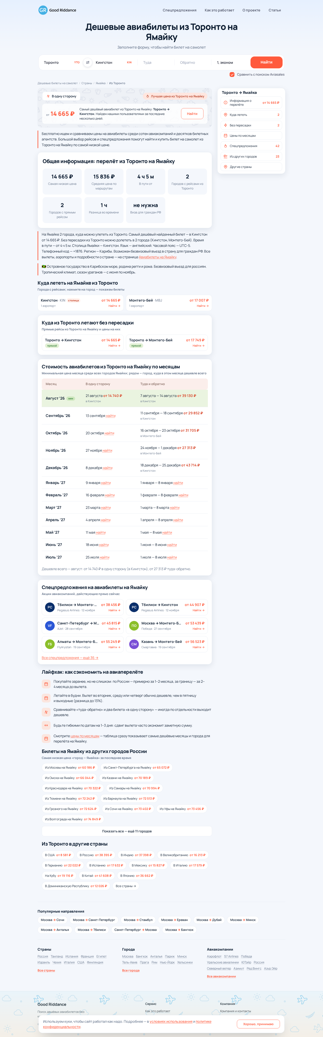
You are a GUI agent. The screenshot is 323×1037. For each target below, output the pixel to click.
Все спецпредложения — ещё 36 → (70, 657)
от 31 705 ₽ (190, 430)
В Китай (97, 875)
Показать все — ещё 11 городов (127, 831)
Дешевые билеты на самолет (58, 83)
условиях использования (171, 1021)
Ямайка (100, 83)
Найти (192, 113)
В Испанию (106, 865)
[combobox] (62, 62)
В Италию (189, 865)
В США (58, 855)
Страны (87, 83)
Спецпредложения (179, 10)
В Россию (96, 855)
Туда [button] (147, 62)
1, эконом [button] (225, 62)
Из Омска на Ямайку (69, 778)
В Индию (136, 855)
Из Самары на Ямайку (134, 788)
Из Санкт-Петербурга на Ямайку (136, 767)
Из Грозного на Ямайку (70, 809)
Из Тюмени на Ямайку (70, 798)
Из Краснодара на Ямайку (73, 788)
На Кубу (59, 875)
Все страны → (126, 886)
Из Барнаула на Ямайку (129, 798)
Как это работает (219, 10)
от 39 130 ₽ (186, 395)
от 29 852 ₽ (193, 413)
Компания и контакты (235, 1011)
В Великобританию (182, 855)
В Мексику (148, 865)
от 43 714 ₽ (190, 465)
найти (111, 415)
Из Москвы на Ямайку (70, 767)
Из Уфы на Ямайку (182, 809)
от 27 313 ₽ (186, 447)
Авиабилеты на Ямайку (157, 257)
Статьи (275, 10)
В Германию (63, 865)
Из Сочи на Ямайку (128, 809)
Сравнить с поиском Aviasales (261, 74)
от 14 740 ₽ (112, 395)
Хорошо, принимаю (258, 1024)
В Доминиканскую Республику (76, 886)
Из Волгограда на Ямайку (73, 819)
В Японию (136, 875)
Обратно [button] (187, 62)
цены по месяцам (85, 735)
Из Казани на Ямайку (126, 778)
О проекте (251, 10)
